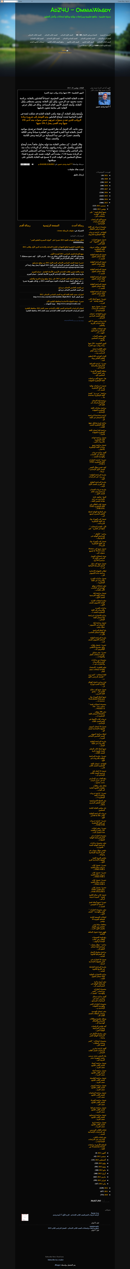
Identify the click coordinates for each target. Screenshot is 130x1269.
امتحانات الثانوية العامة (37, 42)
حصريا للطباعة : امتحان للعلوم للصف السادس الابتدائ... (97, 315)
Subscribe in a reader (56, 1259)
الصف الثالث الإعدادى (104, 42)
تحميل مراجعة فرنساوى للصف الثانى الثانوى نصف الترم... (97, 1117)
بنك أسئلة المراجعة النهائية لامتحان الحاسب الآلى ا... (97, 632)
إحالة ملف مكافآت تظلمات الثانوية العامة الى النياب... (97, 787)
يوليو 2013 (102, 1163)
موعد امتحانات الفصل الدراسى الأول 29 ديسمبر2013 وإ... (98, 558)
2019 (106, 182)
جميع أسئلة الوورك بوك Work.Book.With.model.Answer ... (97, 699)
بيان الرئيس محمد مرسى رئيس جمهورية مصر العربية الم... (97, 1058)
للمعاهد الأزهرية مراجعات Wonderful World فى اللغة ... (97, 1146)
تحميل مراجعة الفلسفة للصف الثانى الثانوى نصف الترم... (98, 1080)
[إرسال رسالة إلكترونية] (32, 164)
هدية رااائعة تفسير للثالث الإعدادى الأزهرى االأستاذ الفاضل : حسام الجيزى (58, 271)
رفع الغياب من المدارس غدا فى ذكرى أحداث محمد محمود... (97, 780)
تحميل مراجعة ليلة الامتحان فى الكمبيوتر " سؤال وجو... (97, 625)
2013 (106, 202)
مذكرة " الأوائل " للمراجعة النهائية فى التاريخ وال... (98, 536)
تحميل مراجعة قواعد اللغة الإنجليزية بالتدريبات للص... (99, 439)
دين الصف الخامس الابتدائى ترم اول (71, 287)
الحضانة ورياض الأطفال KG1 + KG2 (86, 35)
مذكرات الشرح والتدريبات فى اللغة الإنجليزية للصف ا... (98, 610)
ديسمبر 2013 (101, 205)
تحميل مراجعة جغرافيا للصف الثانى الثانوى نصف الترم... (98, 1109)
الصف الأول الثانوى (88, 42)
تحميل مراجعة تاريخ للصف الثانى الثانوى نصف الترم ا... (98, 1124)
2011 (106, 1191)
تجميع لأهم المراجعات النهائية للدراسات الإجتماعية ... (98, 221)
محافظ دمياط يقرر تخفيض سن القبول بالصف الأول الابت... (98, 926)
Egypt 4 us (95, 1213)
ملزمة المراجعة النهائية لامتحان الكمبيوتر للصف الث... (97, 639)
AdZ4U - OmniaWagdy (81, 10)
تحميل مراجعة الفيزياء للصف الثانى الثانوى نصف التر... (98, 1102)
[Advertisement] (66, 25)
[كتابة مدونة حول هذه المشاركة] (27, 164)
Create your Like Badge (78, 320)
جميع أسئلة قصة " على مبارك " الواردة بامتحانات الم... (98, 214)
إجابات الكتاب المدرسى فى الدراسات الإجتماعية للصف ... (97, 1132)
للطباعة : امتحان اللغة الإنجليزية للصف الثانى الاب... (97, 765)
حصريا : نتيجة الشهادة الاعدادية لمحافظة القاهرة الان (65, 301)
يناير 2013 (102, 1183)
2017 (106, 189)
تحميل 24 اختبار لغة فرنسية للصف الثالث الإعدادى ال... (98, 773)
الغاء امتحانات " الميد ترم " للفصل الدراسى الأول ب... (97, 676)
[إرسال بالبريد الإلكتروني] (29, 164)
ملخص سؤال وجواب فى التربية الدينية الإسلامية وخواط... (97, 852)
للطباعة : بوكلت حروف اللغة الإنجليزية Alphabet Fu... (98, 249)
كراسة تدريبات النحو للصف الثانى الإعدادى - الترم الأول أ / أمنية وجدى (76, 1215)
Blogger (58, 1265)
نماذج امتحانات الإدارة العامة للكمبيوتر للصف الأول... (97, 602)
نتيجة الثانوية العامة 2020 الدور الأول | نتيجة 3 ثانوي (95, 45)
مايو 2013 (102, 1170)
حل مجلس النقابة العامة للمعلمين (97, 809)
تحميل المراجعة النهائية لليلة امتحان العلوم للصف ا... (98, 256)
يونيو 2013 (102, 1166)
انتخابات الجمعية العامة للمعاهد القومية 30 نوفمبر (98, 919)
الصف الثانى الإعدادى (36, 38)
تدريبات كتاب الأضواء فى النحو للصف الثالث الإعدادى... (97, 721)
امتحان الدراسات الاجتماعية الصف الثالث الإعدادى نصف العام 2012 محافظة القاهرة (54, 308)
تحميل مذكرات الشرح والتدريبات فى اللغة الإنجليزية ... (98, 580)
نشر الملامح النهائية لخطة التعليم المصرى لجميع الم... (97, 513)
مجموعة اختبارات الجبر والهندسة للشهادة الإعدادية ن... (98, 1006)
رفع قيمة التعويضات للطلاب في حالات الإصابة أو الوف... (99, 939)
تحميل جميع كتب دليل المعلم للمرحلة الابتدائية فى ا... (97, 565)
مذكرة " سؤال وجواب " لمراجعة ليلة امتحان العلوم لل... (97, 946)
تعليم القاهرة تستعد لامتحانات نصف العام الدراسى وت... (98, 350)
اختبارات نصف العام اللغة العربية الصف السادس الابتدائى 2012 (62, 294)
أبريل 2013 (102, 1173)
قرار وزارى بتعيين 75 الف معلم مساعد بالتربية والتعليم (97, 323)
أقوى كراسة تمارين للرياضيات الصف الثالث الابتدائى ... (97, 1050)
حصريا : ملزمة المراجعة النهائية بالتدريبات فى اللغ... (97, 758)
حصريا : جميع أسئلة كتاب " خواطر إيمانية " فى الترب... (97, 301)
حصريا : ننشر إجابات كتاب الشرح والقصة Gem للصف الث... (98, 830)
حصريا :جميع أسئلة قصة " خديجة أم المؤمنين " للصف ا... (97, 904)
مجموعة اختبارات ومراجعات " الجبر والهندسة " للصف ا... (98, 991)
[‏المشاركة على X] (25, 164)
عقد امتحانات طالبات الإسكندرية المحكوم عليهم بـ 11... (98, 330)
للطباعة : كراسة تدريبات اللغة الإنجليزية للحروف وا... (97, 234)
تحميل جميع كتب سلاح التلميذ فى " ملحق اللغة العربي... (98, 691)
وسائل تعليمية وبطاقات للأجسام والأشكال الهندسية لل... (98, 1020)
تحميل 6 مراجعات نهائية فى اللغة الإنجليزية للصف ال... (98, 387)
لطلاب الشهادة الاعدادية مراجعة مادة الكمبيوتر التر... (97, 573)
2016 (106, 192)
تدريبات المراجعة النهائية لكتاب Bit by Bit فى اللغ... (97, 815)
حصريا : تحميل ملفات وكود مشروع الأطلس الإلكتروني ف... (98, 647)
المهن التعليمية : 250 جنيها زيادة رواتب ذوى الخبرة (97, 344)
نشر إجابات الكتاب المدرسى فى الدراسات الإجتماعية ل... (97, 1139)
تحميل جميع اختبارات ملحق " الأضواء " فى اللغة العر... (98, 241)
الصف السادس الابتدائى (70, 38)
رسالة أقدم (25, 225)
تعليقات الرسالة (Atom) (65, 230)
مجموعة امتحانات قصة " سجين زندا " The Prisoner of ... (97, 706)
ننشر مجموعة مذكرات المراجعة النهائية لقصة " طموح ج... (97, 845)
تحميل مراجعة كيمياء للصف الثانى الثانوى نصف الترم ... (98, 1065)
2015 (106, 196)
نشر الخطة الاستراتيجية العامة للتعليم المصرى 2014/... (97, 802)
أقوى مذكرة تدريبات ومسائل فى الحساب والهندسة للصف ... (98, 454)
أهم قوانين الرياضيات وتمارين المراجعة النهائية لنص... (98, 1028)
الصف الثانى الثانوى (73, 42)
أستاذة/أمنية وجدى (68, 320)
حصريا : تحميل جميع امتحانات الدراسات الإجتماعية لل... (99, 308)
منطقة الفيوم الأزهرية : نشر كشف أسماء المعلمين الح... (98, 373)
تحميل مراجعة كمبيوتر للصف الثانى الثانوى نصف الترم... (98, 1087)
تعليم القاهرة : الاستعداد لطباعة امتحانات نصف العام (97, 669)
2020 (106, 179)
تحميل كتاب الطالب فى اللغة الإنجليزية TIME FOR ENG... (97, 506)
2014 (106, 199)
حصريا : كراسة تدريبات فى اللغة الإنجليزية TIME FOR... (98, 823)
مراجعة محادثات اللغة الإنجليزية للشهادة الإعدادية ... (98, 410)
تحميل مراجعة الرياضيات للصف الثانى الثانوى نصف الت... (97, 1095)
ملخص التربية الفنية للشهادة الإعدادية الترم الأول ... (97, 860)
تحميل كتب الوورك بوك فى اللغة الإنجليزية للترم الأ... (98, 543)
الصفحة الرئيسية (105, 35)
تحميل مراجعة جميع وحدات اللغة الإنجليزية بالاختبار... (97, 447)
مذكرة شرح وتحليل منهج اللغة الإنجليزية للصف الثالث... (97, 425)
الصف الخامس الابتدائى (88, 38)
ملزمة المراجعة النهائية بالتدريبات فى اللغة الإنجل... (98, 743)
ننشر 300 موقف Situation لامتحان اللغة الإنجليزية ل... (97, 713)
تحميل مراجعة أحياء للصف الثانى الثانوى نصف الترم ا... (98, 1072)
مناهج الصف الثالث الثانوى (55, 42)
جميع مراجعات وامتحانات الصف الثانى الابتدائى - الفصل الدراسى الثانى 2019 (73, 1228)
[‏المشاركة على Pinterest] (21, 164)
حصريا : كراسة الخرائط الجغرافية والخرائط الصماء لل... (97, 365)
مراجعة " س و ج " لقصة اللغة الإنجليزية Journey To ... (97, 395)
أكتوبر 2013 (101, 1153)
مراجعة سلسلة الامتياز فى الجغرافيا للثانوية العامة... (98, 954)
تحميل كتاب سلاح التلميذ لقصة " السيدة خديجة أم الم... (97, 897)
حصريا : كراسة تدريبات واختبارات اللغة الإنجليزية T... (98, 795)
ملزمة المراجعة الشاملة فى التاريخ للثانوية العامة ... (97, 969)
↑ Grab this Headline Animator (65, 52)
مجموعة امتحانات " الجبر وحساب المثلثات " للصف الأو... (97, 1043)
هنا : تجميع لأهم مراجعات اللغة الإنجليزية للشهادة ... (97, 380)
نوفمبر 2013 (101, 209)
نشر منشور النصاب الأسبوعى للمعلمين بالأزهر (98, 338)
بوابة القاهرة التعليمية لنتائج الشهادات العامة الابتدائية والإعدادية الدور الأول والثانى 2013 (53, 247)
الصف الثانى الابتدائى (51, 35)
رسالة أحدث (78, 225)
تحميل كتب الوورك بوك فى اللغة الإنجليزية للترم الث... (98, 521)
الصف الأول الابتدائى (67, 35)
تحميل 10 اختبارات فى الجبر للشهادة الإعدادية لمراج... (97, 961)
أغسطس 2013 (100, 1160)
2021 (106, 175)
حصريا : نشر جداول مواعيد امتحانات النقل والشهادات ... (97, 654)
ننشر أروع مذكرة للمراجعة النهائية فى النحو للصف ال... (98, 983)
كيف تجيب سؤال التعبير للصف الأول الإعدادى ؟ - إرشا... (97, 469)
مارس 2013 (101, 1177)
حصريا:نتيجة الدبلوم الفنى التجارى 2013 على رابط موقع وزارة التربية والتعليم (57, 278)
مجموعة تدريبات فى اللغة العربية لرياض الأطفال (97, 228)
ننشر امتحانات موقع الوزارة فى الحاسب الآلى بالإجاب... (98, 588)
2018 (106, 185)
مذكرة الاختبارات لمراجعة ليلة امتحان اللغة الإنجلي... (97, 617)
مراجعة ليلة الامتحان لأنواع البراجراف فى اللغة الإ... (98, 402)
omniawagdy (94, 1226)
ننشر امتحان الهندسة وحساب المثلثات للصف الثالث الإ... (97, 1013)
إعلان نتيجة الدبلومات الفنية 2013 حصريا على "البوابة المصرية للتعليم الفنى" (57, 240)
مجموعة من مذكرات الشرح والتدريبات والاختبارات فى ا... (98, 662)
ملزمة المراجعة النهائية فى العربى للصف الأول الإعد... (97, 484)
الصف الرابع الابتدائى (104, 38)
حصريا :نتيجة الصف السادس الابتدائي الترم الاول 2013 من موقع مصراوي (58, 262)
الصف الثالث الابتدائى (34, 35)
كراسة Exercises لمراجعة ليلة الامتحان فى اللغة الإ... (97, 417)
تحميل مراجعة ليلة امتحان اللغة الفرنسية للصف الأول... (98, 595)
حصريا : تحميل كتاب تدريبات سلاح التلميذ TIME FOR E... (98, 867)
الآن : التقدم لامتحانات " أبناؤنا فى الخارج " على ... (97, 528)
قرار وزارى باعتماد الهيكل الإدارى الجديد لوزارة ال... (97, 684)
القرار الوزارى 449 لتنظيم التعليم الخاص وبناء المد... (97, 358)
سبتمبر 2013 (101, 1156)
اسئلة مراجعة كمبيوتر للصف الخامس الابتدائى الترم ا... (97, 736)
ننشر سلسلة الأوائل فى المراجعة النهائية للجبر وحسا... (97, 1035)
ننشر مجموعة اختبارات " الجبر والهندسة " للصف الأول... (97, 911)
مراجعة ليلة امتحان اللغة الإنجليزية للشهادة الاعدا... (97, 432)
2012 (106, 1188)
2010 (106, 1194)
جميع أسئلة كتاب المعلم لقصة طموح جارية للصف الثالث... (98, 750)
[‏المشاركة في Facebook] (23, 164)
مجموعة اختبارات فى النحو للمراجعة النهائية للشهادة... (98, 837)
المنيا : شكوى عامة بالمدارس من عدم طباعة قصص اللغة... (98, 499)
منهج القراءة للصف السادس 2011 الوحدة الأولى (67, 254)
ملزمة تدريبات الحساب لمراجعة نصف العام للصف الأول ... (98, 491)
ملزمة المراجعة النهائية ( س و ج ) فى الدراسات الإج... (97, 476)
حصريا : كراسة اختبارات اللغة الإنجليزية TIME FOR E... (97, 462)
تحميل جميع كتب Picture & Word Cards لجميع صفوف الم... (97, 550)
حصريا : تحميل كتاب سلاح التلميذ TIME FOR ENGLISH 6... (98, 889)
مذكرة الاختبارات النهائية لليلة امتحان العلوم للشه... (97, 976)
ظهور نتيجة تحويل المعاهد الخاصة (97, 933)
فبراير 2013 (101, 1180)
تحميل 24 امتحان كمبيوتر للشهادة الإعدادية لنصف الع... (97, 728)
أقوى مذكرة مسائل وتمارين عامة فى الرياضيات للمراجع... (98, 998)
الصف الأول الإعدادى (53, 38)
